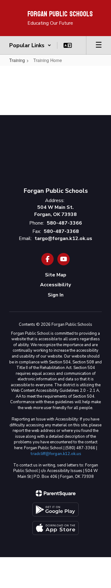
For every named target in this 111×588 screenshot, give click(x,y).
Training (17, 60)
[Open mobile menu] (98, 45)
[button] (30, 45)
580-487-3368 (61, 231)
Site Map (55, 274)
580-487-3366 (64, 223)
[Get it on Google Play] (55, 509)
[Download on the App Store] (55, 528)
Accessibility (55, 284)
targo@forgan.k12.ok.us (63, 238)
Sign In (56, 295)
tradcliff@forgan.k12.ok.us (55, 454)
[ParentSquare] (55, 493)
